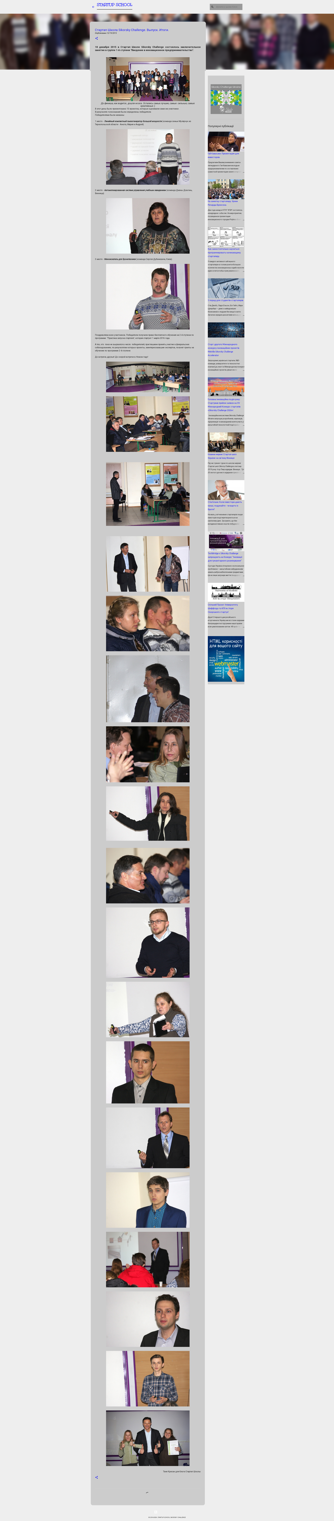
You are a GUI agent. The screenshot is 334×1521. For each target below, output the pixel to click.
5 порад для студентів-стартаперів (225, 300)
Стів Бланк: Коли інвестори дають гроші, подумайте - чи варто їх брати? (225, 505)
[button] (96, 38)
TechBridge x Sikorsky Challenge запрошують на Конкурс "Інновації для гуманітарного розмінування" (225, 557)
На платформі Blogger (168, 1512)
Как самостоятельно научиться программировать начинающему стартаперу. (224, 252)
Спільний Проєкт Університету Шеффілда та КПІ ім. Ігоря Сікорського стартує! (223, 608)
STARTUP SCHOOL (114, 4)
